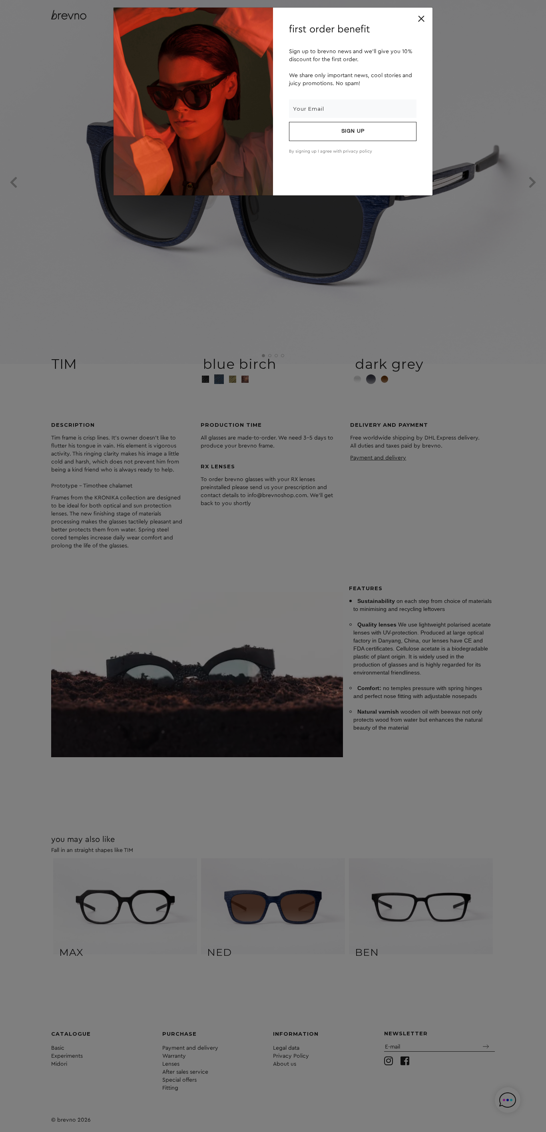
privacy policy (357, 151)
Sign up (353, 131)
